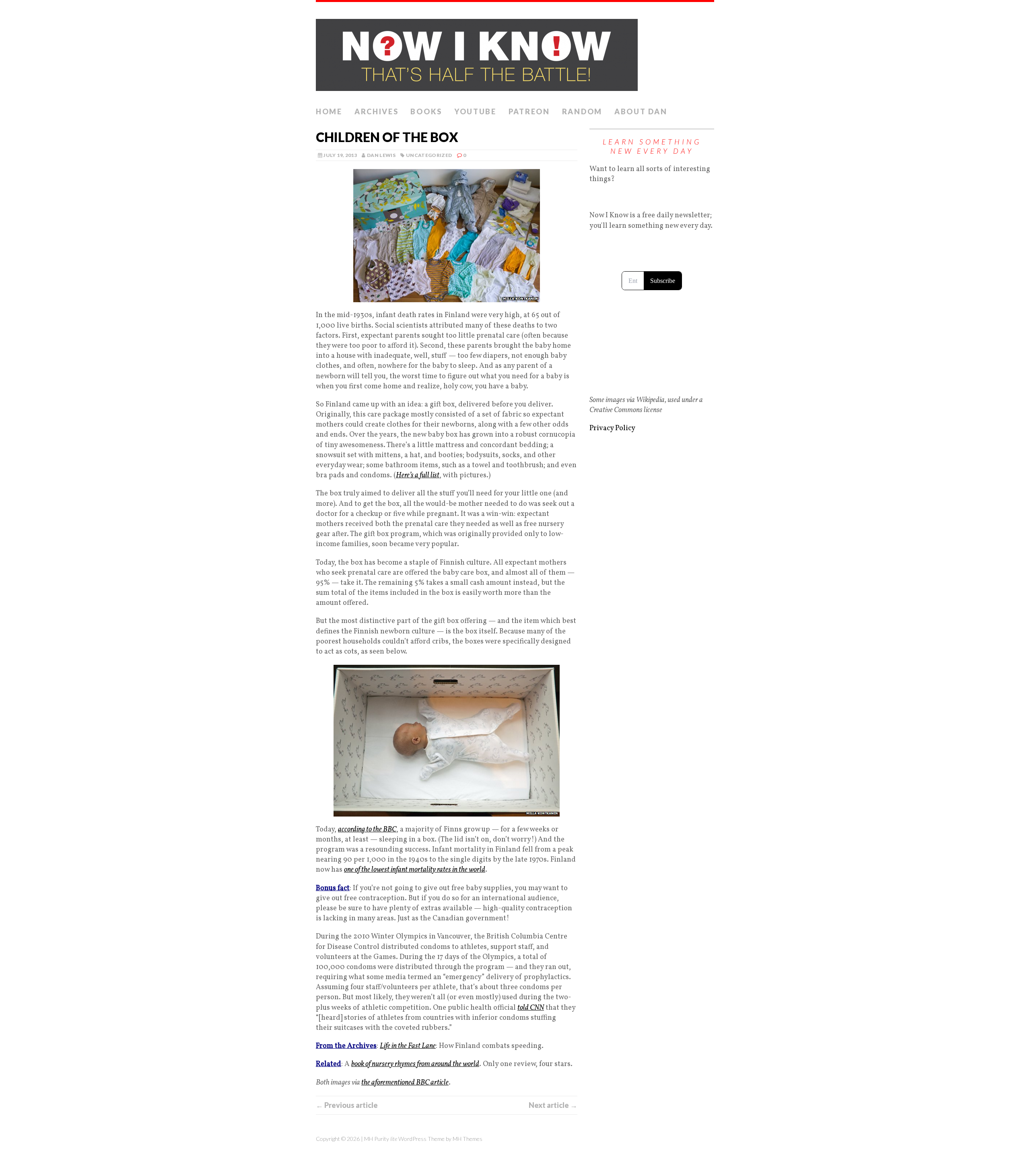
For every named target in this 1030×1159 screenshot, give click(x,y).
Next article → (553, 1105)
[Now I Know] (515, 52)
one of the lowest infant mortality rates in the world (414, 870)
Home (329, 111)
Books (426, 111)
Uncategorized (429, 155)
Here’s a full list (417, 475)
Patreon (529, 111)
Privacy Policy (612, 428)
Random (582, 111)
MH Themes (467, 1138)
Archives (376, 111)
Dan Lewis (381, 155)
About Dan (640, 111)
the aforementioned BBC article (405, 1083)
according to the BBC (367, 830)
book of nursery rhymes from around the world (415, 1064)
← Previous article (347, 1105)
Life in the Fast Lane (408, 1046)
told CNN (530, 1008)
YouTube (475, 111)
